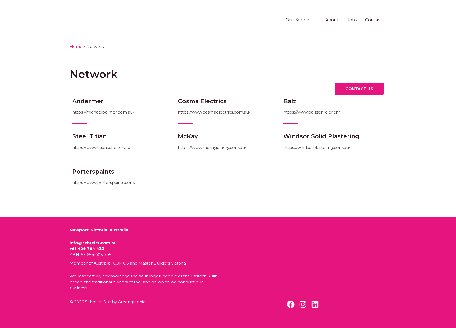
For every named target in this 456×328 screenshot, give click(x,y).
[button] (314, 19)
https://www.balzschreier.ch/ (311, 112)
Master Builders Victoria (162, 263)
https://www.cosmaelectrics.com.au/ (214, 112)
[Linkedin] (315, 304)
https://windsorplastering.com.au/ (316, 147)
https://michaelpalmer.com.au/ (103, 112)
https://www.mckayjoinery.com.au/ (212, 147)
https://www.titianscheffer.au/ (101, 147)
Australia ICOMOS (111, 263)
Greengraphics (132, 301)
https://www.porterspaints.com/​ (103, 182)
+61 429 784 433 (87, 248)
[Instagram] (302, 304)
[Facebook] (290, 304)
